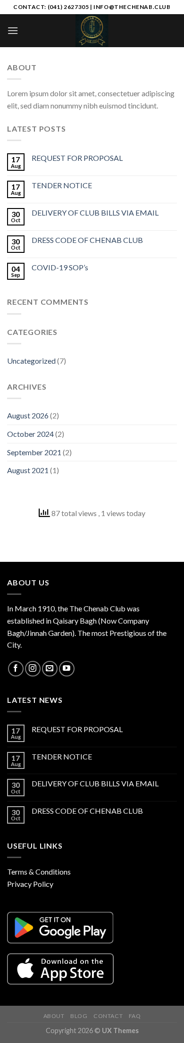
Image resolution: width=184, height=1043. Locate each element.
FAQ (135, 1015)
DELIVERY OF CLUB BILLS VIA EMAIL (95, 212)
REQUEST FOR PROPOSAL (77, 157)
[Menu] (12, 30)
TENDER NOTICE (62, 185)
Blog (78, 1015)
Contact (108, 1015)
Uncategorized (31, 360)
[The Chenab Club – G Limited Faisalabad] (92, 30)
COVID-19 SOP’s (60, 267)
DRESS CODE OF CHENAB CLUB (87, 239)
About (54, 1015)
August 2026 (28, 415)
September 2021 (34, 452)
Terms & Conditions (39, 871)
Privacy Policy (30, 883)
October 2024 (30, 433)
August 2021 (28, 470)
